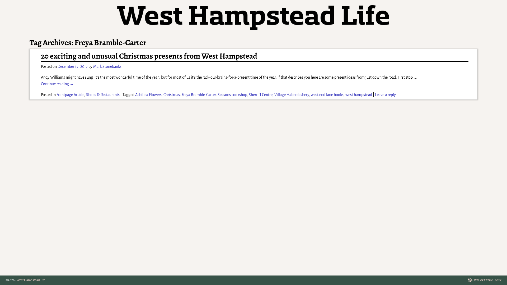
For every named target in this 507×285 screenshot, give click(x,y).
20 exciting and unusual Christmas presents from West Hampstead (149, 56)
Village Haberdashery (291, 95)
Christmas (171, 95)
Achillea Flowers (148, 95)
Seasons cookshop (232, 95)
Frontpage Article (70, 95)
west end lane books (327, 95)
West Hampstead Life (31, 280)
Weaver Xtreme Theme (487, 280)
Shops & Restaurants (103, 95)
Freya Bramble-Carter (199, 95)
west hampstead (358, 95)
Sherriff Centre (261, 95)
